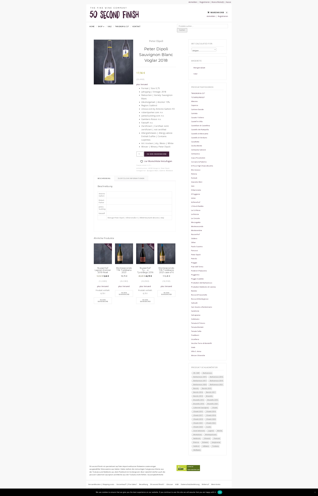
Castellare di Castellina (200, 125)
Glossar (169, 484)
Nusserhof (195, 234)
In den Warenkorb (156, 154)
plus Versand (142, 84)
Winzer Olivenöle (198, 355)
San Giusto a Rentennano (201, 307)
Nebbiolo (197, 438)
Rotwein (205, 442)
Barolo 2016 (198, 392)
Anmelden (193, 2)
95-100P (196, 373)
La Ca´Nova (195, 210)
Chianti (214, 408)
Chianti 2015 (198, 411)
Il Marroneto (196, 190)
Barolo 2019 (198, 396)
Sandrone (195, 311)
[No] (315, 492)
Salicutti (194, 303)
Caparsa (194, 105)
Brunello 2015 (212, 400)
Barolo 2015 (206, 388)
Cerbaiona (195, 154)
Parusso (194, 250)
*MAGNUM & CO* (122, 26)
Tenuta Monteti (197, 327)
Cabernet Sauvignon (201, 408)
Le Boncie (195, 214)
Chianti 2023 (198, 427)
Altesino (194, 101)
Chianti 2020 (211, 419)
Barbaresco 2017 (199, 381)
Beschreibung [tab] (104, 178)
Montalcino (197, 435)
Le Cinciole (195, 218)
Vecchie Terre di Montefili (201, 343)
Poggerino (195, 275)
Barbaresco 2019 (216, 381)
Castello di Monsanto (199, 134)
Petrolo (194, 258)
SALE (195, 74)
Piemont (217, 438)
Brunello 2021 (212, 404)
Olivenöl (207, 438)
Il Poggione (195, 194)
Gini (192, 186)
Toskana (215, 446)
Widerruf (205, 484)
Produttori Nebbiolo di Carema (203, 287)
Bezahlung (143, 484)
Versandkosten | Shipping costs (101, 484)
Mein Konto (215, 484)
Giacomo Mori (196, 182)
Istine (193, 198)
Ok (220, 492)
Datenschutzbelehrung (190, 484)
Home (92, 26)
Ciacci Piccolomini (198, 158)
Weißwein (169, 171)
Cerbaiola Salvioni (198, 150)
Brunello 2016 (198, 404)
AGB (177, 484)
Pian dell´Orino (197, 267)
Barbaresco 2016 (216, 377)
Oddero (194, 238)
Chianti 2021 (198, 423)
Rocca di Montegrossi (199, 299)
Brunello (209, 396)
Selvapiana (195, 315)
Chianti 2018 (211, 415)
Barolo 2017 (211, 392)
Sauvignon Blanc (153, 171)
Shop (100, 26)
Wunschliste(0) (218, 2)
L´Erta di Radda (197, 206)
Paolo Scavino (197, 246)
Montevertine (196, 230)
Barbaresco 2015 (199, 377)
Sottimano (195, 319)
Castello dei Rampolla (200, 129)
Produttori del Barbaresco (201, 283)
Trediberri (195, 335)
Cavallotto (195, 142)
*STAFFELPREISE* (198, 97)
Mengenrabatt (199, 68)
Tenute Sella (196, 331)
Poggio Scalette (197, 279)
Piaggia (194, 263)
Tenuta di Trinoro (198, 323)
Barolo (196, 388)
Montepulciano (211, 435)
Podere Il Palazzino (199, 271)
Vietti (193, 347)
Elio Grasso (195, 170)
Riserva (196, 442)
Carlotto (194, 113)
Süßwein (206, 446)
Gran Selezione (199, 431)
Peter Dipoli (165, 168)
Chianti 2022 (211, 423)
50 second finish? (157, 484)
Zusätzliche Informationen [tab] (131, 178)
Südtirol (162, 171)
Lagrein (211, 431)
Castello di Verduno (199, 137)
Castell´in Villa (197, 121)
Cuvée (208, 427)
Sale (110, 26)
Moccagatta (195, 222)
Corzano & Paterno (199, 162)
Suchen (182, 30)
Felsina (194, 174)
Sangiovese (216, 442)
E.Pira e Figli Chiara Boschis (202, 166)
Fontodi (194, 178)
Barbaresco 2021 (216, 384)
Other (193, 242)
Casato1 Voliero (197, 117)
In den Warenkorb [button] (103, 301)
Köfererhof (195, 202)
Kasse (228, 2)
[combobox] (204, 49)
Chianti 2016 (211, 411)
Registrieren (204, 2)
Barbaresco (207, 373)
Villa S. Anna (196, 351)
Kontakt (137, 26)
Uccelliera (195, 339)
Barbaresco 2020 (199, 384)
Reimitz (194, 291)
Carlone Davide (197, 109)
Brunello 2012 (198, 400)
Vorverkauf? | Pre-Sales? (127, 484)
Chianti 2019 (198, 419)
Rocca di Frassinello (199, 295)
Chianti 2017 (198, 415)
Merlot (219, 431)
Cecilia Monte (196, 146)
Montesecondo (197, 226)
